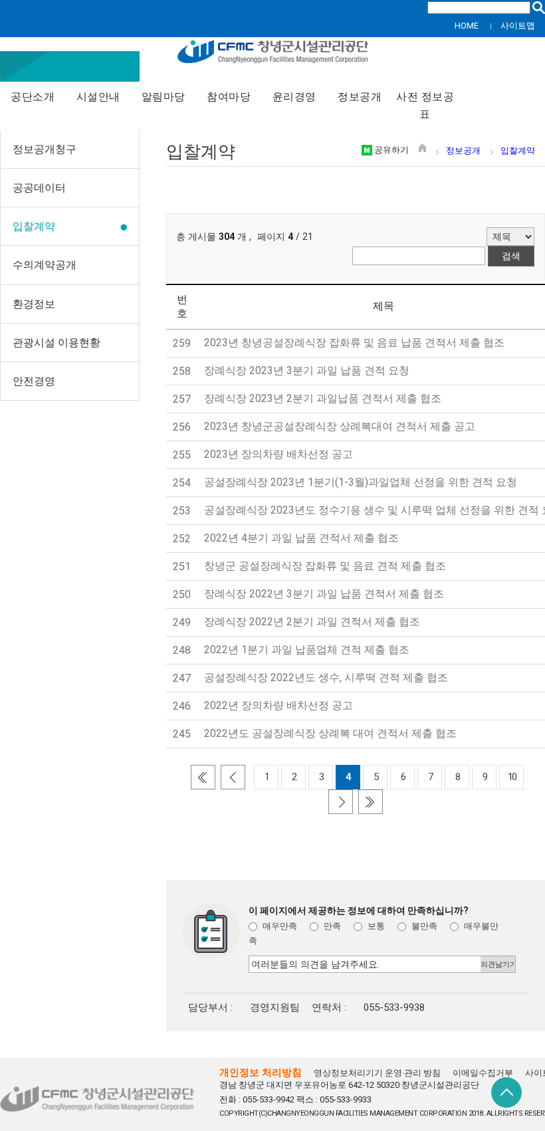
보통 (375, 926)
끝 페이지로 (370, 801)
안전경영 (34, 381)
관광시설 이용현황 (56, 342)
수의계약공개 (44, 264)
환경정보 (34, 304)
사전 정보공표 (425, 105)
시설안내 (98, 97)
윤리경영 (294, 97)
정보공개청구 (44, 149)
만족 (331, 926)
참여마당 (229, 97)
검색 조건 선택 (453, 236)
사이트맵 (517, 26)
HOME (467, 26)
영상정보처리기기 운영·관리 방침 (377, 1073)
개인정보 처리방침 (260, 1073)
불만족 (423, 926)
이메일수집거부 (483, 1073)
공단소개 (32, 97)
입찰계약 (34, 226)
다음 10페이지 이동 (340, 801)
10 (512, 777)
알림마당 (163, 97)
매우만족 (279, 926)
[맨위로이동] (506, 1092)
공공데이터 (39, 187)
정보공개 (360, 97)
